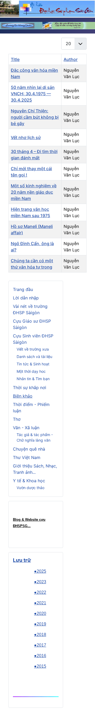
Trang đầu (23, 289)
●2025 (40, 571)
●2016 (40, 655)
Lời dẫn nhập (26, 297)
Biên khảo (22, 396)
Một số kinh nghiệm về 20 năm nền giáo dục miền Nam (33, 192)
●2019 (40, 624)
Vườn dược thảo (30, 487)
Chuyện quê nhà (29, 449)
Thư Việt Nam (26, 457)
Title (15, 59)
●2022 (40, 592)
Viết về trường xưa (33, 349)
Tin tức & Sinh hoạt (33, 364)
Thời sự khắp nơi (29, 387)
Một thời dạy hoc (31, 371)
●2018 (40, 634)
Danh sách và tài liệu (34, 356)
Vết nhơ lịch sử (26, 137)
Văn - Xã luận (26, 427)
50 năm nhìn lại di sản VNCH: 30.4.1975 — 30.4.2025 (33, 94)
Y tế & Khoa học (29, 480)
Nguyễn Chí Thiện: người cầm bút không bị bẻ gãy (35, 117)
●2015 (40, 666)
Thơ (17, 419)
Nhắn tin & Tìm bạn (33, 378)
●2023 (40, 582)
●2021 (40, 603)
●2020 (40, 613)
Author (71, 59)
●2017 (40, 645)
